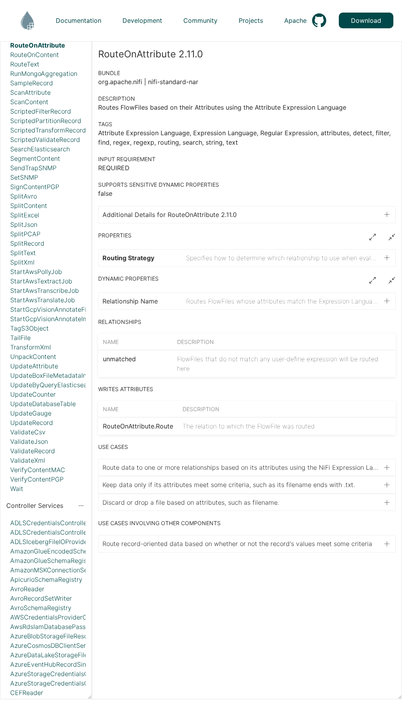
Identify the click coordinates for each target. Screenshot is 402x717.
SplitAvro (23, 196)
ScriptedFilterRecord (40, 111)
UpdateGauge (30, 413)
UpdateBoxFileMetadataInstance (58, 375)
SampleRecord (31, 83)
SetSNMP (24, 177)
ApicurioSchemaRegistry (46, 579)
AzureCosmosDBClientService (54, 645)
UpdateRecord (31, 423)
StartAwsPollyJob (36, 272)
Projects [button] (251, 20)
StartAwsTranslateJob (42, 300)
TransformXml (30, 347)
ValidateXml (27, 460)
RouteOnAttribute (37, 45)
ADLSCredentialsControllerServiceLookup (71, 532)
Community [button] (200, 20)
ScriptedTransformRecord (48, 130)
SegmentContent (35, 158)
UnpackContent (33, 356)
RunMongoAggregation (43, 73)
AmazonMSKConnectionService (56, 570)
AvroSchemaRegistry (40, 608)
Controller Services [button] (34, 505)
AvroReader (27, 589)
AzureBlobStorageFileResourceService (66, 636)
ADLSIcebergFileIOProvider (50, 542)
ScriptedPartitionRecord (45, 121)
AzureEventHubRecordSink (49, 664)
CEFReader (26, 693)
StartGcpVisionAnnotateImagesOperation (71, 319)
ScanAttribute (30, 92)
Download (366, 20)
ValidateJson (29, 441)
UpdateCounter (33, 394)
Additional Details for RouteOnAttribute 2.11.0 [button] (169, 215)
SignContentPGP (34, 187)
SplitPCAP (25, 234)
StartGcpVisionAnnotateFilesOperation (67, 309)
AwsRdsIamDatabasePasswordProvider (67, 627)
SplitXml (22, 262)
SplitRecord (27, 243)
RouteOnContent (34, 55)
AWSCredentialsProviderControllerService (71, 617)
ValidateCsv (28, 432)
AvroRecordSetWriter (41, 598)
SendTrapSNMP (33, 168)
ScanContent (29, 102)
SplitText (23, 253)
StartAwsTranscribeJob (44, 290)
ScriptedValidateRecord (45, 139)
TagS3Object (29, 328)
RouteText (24, 64)
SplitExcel (24, 215)
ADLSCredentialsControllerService (60, 523)
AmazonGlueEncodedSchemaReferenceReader (78, 551)
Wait (16, 489)
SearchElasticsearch (40, 149)
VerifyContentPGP (37, 479)
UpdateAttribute (34, 366)
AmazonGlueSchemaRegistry (52, 560)
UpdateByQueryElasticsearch (53, 385)
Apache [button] (295, 20)
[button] (247, 258)
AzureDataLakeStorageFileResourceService (73, 655)
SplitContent (28, 206)
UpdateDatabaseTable (43, 404)
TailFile (20, 338)
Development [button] (142, 20)
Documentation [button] (78, 20)
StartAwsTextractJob (41, 281)
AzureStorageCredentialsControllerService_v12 (79, 674)
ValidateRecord (32, 451)
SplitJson (23, 224)
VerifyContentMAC (37, 470)
